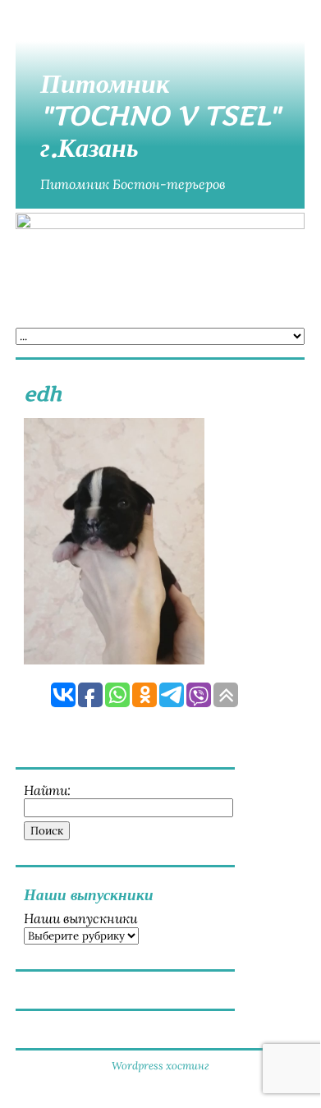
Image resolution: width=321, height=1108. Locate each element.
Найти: (47, 790)
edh (43, 394)
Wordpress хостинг (160, 1066)
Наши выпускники (80, 918)
